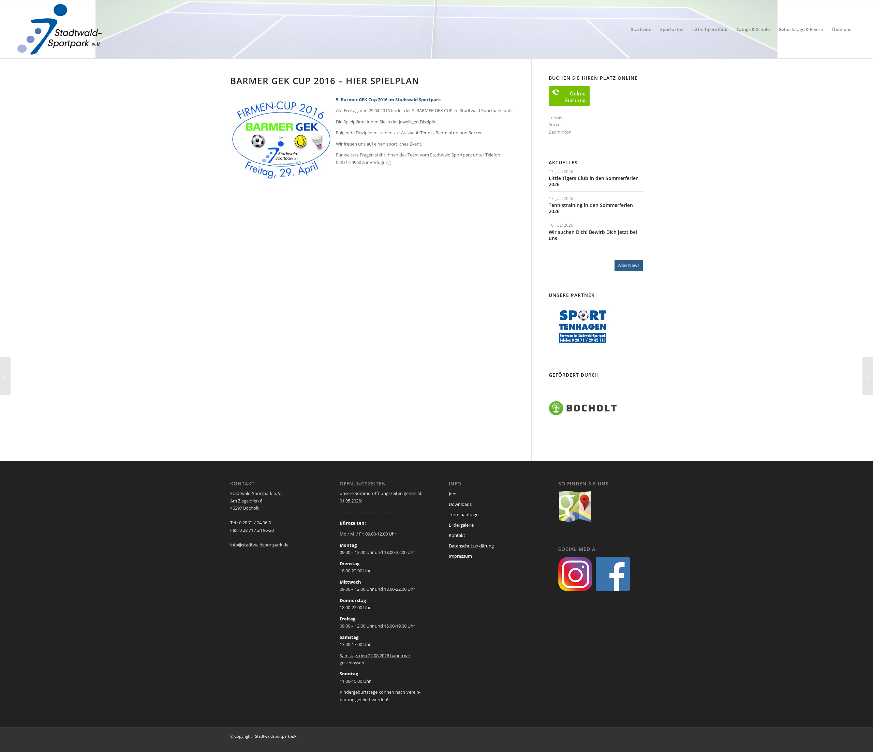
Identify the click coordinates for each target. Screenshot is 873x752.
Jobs (453, 494)
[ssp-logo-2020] (60, 29)
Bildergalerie (461, 525)
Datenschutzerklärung (471, 546)
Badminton (446, 133)
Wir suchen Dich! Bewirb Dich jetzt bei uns (593, 235)
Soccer (475, 133)
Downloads (460, 504)
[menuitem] (641, 29)
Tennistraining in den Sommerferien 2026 (591, 208)
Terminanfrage (463, 514)
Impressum (460, 556)
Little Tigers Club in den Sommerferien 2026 (594, 181)
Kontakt (457, 535)
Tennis (426, 133)
